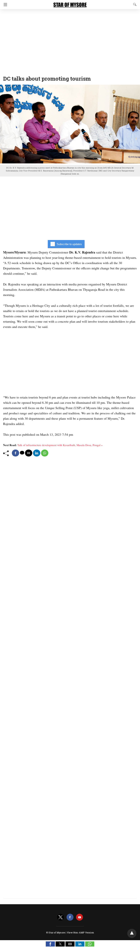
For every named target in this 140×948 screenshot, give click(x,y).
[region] (70, 41)
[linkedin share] (36, 453)
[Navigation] (4, 4)
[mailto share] (28, 453)
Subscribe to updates (69, 244)
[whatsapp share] (44, 453)
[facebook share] (15, 453)
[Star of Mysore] (70, 3)
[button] (50, 944)
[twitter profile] (60, 917)
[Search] (134, 4)
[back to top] (131, 933)
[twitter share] (22, 452)
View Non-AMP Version (80, 932)
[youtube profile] (79, 917)
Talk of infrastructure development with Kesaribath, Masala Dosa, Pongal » (60, 445)
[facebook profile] (70, 917)
